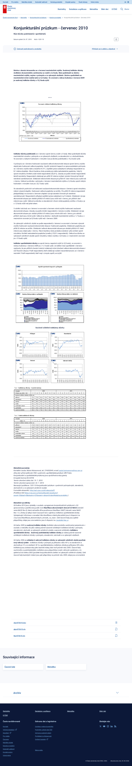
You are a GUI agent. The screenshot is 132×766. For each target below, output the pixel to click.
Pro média (14, 2)
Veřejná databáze (8, 730)
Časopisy (6, 739)
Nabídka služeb (27, 2)
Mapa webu (39, 750)
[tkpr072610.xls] (116, 635)
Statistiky (62, 9)
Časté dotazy (83, 2)
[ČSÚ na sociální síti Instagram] (108, 726)
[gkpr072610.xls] (116, 629)
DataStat (6, 733)
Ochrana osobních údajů (43, 733)
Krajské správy (70, 2)
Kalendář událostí (41, 2)
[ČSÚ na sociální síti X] (100, 726)
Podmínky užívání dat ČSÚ (43, 730)
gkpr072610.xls (19, 629)
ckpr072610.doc (20, 623)
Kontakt (5, 2)
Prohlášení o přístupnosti (43, 736)
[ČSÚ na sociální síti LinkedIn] (112, 726)
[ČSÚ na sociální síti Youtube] (104, 726)
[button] (18, 721)
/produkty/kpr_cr (62, 520)
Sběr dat (104, 9)
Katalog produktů (56, 2)
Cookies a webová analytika (44, 726)
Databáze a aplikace (77, 9)
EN (125, 2)
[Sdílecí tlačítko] (116, 39)
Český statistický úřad (10, 17)
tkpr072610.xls (19, 636)
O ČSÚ (114, 9)
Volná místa (95, 2)
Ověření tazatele (40, 739)
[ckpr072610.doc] (116, 622)
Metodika (94, 9)
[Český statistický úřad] (9, 9)
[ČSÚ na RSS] (115, 726)
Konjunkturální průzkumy (38, 17)
